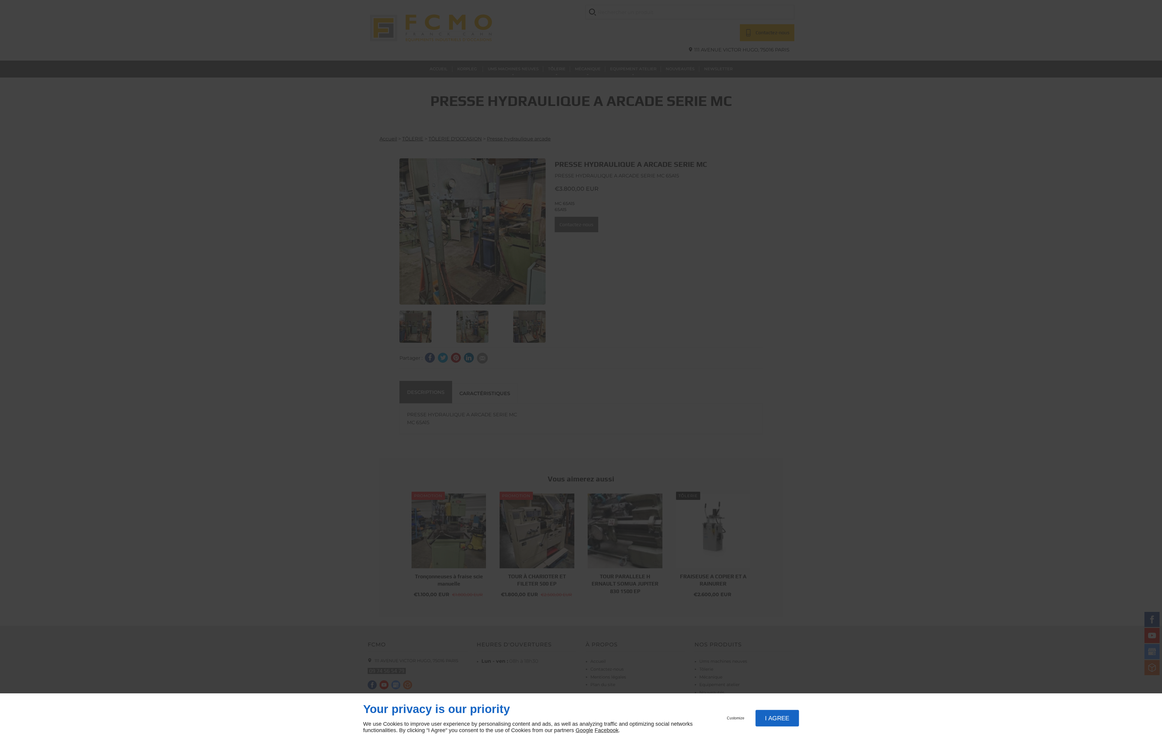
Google (584, 730)
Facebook (607, 730)
